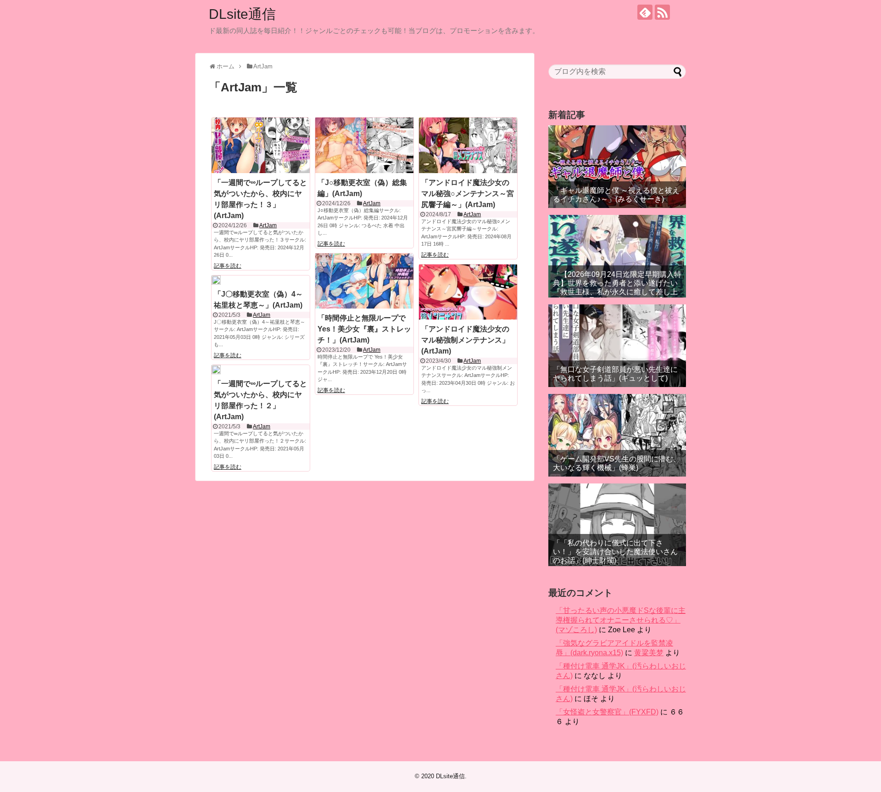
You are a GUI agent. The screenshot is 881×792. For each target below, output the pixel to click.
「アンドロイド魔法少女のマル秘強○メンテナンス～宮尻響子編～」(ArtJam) (467, 193)
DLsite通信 (242, 14)
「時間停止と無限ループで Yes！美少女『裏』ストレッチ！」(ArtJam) (364, 329)
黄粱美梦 (649, 653)
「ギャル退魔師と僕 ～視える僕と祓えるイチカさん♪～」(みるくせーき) (616, 194)
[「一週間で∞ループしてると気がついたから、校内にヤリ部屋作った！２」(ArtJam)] (216, 369)
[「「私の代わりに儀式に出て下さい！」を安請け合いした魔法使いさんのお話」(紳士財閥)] (617, 524)
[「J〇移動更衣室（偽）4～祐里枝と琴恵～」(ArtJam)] (216, 280)
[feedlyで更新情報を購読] (644, 12)
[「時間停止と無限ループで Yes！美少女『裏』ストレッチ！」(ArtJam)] (364, 281)
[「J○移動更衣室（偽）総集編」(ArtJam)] (364, 145)
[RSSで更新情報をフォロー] (662, 12)
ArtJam (268, 225)
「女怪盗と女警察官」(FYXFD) (607, 712)
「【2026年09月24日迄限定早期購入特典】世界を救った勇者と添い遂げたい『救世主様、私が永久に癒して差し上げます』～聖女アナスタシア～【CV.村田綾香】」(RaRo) (617, 292)
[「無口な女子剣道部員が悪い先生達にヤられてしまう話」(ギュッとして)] (617, 345)
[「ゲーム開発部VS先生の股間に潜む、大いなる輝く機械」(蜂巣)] (617, 435)
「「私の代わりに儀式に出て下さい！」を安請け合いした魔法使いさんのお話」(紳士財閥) (615, 551)
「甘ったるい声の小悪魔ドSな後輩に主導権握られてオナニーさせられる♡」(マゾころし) (621, 620)
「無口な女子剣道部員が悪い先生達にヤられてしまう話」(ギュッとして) (615, 373)
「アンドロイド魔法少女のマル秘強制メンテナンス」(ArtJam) (465, 340)
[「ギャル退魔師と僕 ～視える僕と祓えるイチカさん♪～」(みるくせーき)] (617, 166)
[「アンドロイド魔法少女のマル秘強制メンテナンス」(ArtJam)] (468, 292)
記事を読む (227, 266)
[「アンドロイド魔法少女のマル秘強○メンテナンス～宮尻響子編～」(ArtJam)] (468, 145)
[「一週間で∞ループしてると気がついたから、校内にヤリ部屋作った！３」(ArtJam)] (261, 145)
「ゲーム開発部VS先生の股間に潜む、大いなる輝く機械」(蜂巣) (616, 463)
